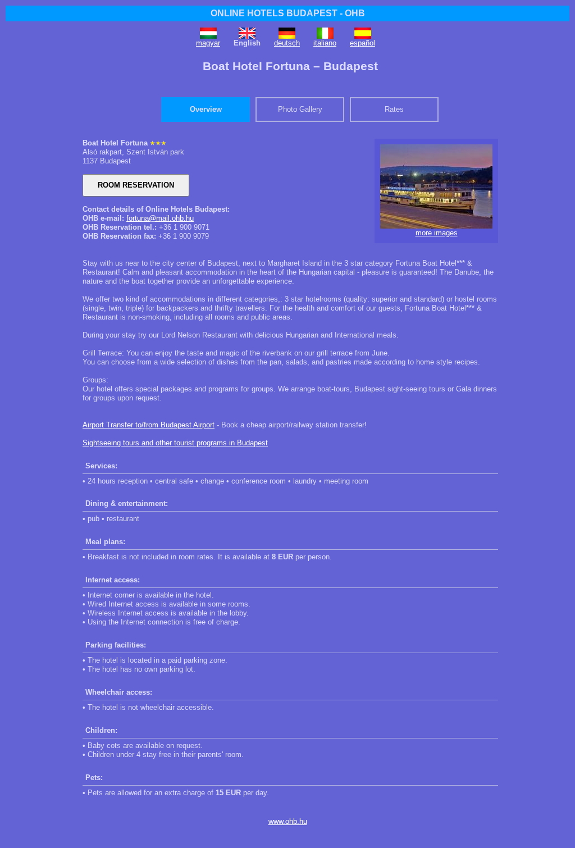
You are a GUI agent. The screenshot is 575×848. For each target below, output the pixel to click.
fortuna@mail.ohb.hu (160, 218)
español (362, 43)
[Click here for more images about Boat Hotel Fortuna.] (436, 226)
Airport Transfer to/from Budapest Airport (149, 425)
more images (437, 233)
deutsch (287, 43)
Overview (206, 109)
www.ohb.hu (287, 821)
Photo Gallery (300, 109)
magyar (208, 43)
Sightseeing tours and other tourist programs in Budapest (175, 443)
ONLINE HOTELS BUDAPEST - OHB (288, 13)
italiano (324, 43)
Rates (394, 109)
